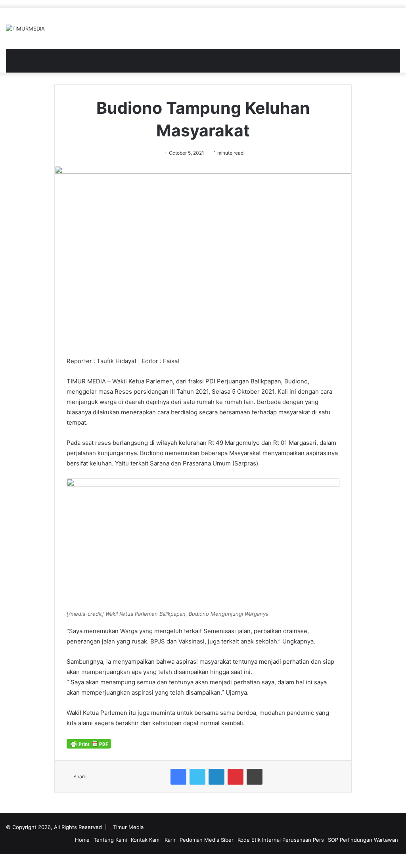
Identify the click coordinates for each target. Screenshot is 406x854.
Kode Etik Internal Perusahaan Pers (280, 840)
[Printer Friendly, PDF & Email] (89, 743)
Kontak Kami (146, 840)
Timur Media (128, 827)
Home (82, 840)
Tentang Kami (110, 840)
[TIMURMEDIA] (25, 28)
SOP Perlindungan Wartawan (363, 840)
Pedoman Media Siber (207, 840)
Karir (170, 840)
